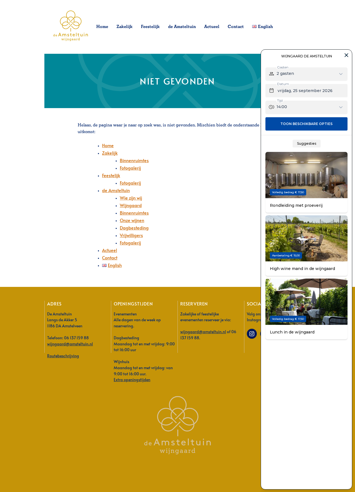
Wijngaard (131, 205)
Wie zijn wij (131, 198)
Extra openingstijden (132, 379)
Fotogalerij (130, 168)
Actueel (211, 27)
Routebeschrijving (63, 355)
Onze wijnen (132, 220)
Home (102, 27)
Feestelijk (150, 27)
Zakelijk (124, 27)
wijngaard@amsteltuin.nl (70, 343)
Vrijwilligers (131, 235)
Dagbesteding (134, 228)
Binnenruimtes (134, 160)
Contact (236, 27)
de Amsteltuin (182, 27)
